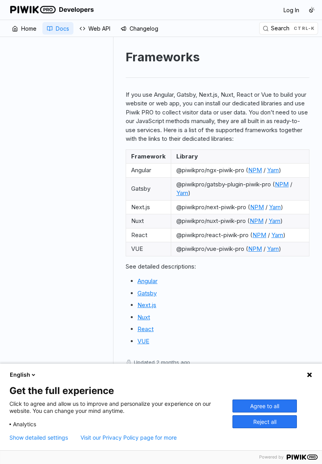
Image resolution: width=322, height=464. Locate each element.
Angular (147, 281)
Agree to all (264, 406)
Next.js (146, 305)
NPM (255, 170)
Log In (291, 10)
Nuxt (143, 317)
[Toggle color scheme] (312, 10)
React (145, 329)
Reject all (264, 421)
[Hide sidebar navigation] (111, 246)
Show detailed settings (38, 438)
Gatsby (147, 293)
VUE (143, 341)
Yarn (273, 170)
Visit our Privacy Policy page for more (128, 438)
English (20, 374)
